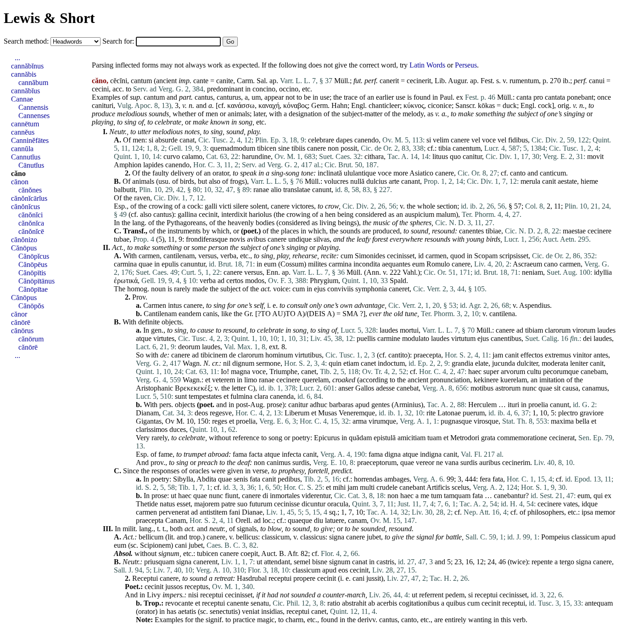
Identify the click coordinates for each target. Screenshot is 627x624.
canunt (321, 189)
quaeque (300, 520)
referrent (431, 595)
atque (143, 338)
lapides (153, 165)
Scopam (486, 256)
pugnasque (456, 421)
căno (18, 173)
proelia (538, 404)
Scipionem (155, 545)
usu (163, 181)
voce (489, 140)
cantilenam (179, 256)
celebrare (321, 140)
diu (318, 520)
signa (336, 537)
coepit (249, 553)
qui (598, 495)
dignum (243, 363)
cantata (555, 97)
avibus (256, 239)
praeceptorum (377, 462)
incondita (366, 264)
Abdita (206, 479)
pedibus (289, 479)
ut (173, 495)
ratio (333, 603)
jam (498, 355)
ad (221, 280)
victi (225, 206)
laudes (389, 330)
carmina (125, 264)
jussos (174, 586)
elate (481, 363)
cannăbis (23, 74)
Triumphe (283, 371)
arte (394, 181)
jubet (374, 537)
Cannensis (33, 107)
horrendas (368, 479)
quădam (360, 438)
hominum (279, 355)
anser (345, 388)
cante (200, 81)
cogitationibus (419, 603)
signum (168, 553)
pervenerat (174, 512)
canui (597, 81)
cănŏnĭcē (31, 231)
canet (368, 363)
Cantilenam (160, 314)
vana (452, 462)
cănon (19, 182)
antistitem (213, 512)
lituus (440, 156)
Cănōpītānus (36, 281)
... (17, 58)
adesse (385, 388)
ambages (396, 479)
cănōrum (31, 339)
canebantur (510, 495)
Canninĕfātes (30, 140)
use (325, 97)
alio (276, 189)
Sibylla (183, 479)
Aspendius (534, 305)
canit (549, 181)
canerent (205, 562)
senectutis (224, 611)
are (366, 231)
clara (261, 396)
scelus (460, 487)
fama (240, 454)
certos (234, 280)
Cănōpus (24, 248)
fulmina (241, 396)
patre (228, 504)
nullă (357, 181)
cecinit (208, 214)
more (400, 173)
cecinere (599, 231)
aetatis (187, 611)
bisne (319, 562)
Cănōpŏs (31, 306)
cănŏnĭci (30, 215)
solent (258, 206)
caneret (399, 289)
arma (360, 421)
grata (488, 438)
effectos (532, 355)
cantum (154, 97)
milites (317, 264)
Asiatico (421, 173)
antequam (599, 603)
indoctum (391, 363)
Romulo (438, 264)
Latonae (449, 413)
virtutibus (308, 355)
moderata (555, 363)
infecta (291, 454)
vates (570, 504)
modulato (415, 338)
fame (165, 454)
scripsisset (513, 256)
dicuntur (313, 504)
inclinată (330, 173)
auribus (489, 462)
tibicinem (214, 355)
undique (300, 239)
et (207, 380)
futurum (260, 504)
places (290, 231)
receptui (280, 578)
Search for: (119, 41)
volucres (336, 181)
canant (410, 181)
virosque (486, 421)
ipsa (587, 512)
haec (474, 371)
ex (459, 97)
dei (587, 338)
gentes (380, 404)
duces (177, 429)
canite (224, 81)
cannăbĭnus (27, 66)
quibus (455, 603)
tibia (444, 148)
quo (455, 156)
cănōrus (22, 331)
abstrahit (354, 603)
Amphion (127, 165)
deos (201, 413)
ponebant (580, 97)
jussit (373, 578)
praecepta (427, 355)
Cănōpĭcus (33, 256)
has (171, 611)
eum (270, 264)
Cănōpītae (33, 289)
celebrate (168, 122)
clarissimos (152, 429)
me (424, 495)
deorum (189, 347)
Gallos (364, 388)
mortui (409, 330)
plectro (568, 413)
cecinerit (419, 81)
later (259, 114)
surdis (300, 462)
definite (149, 322)
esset (183, 504)
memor (605, 512)
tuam (434, 438)
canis (210, 314)
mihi (339, 487)
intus (175, 305)
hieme (589, 181)
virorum (583, 330)
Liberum (297, 413)
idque (590, 504)
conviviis (340, 289)
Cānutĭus (31, 165)
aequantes (396, 264)
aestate (567, 181)
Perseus (466, 65)
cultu (534, 371)
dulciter (527, 363)
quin (335, 363)
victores (302, 206)
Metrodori (464, 438)
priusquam (159, 562)
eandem (190, 314)
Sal (261, 81)
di (265, 495)
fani (234, 512)
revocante (179, 603)
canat (187, 140)
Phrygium (324, 280)
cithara (374, 156)
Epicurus (327, 438)
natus (167, 504)
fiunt (231, 495)
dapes (344, 140)
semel (302, 562)
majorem (206, 504)
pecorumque (561, 371)
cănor (19, 314)
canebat (408, 388)
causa (570, 388)
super (491, 371)
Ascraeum (527, 264)
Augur (457, 81)
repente (542, 562)
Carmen (154, 305)
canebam (593, 371)
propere (304, 578)
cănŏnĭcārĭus (29, 198)
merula (530, 181)
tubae (121, 239)
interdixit (234, 214)
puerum (474, 413)
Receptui (145, 578)
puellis (366, 338)
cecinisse (287, 504)
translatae (296, 189)
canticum (553, 173)
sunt (181, 396)
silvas (322, 239)
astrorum (508, 388)
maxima (562, 421)
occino (288, 89)
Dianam (147, 413)
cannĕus (22, 132)
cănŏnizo (24, 240)
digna (393, 454)
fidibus (518, 140)
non (333, 148)
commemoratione (522, 438)
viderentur (316, 495)
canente (238, 603)
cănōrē (20, 322)
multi (367, 487)
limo (250, 380)
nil (226, 363)
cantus (204, 97)
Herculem (482, 404)
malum (446, 214)
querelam (315, 380)
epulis (170, 264)
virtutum (463, 338)
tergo (567, 562)
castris (385, 562)
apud (362, 404)
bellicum (151, 537)
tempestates (205, 396)
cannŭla (22, 149)
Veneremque (357, 413)
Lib (440, 81)
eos (343, 570)
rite (431, 413)
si (151, 140)
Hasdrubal (252, 578)
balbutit (124, 189)
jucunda (503, 363)
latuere (334, 520)
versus (207, 256)
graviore (592, 413)
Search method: (27, 41)
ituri (513, 404)
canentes (471, 231)
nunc (529, 388)
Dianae (252, 512)
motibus (481, 388)
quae (145, 264)
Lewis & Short (49, 18)
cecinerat (562, 438)
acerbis (387, 603)
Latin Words (427, 65)
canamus (594, 388)
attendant (277, 562)
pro (538, 97)
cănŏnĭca (31, 223)
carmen (149, 256)
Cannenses (34, 115)
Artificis (438, 487)
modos (254, 280)
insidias (272, 611)
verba (228, 256)
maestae (574, 231)
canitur (472, 156)
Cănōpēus (32, 264)
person (218, 247)
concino (263, 89)
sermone (268, 363)
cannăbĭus (25, 91)
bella (582, 421)
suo (242, 504)
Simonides (370, 256)
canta (524, 97)
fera (485, 479)
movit (595, 156)
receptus (196, 586)
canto (518, 173)
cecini (100, 89)
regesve (221, 413)
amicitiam (411, 438)
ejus (319, 289)
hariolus (260, 214)
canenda (282, 396)
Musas (327, 413)
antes (600, 355)
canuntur (192, 264)
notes (192, 132)
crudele (386, 487)
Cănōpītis (32, 273)
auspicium (419, 214)
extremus (558, 355)
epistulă (385, 438)
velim (441, 140)
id (421, 256)
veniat (250, 611)
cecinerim (516, 462)
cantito (398, 355)
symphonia (371, 289)
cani (181, 545)
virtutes (163, 338)
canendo (366, 140)
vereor (425, 462)
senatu (260, 603)
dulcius (376, 181)
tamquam (457, 495)
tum (436, 495)
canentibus (506, 338)
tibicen (266, 148)
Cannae (22, 99)
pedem (455, 595)
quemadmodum (232, 148)
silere (240, 206)
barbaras (341, 404)
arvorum (513, 371)
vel (475, 140)
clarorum (558, 330)
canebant (412, 487)
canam (357, 520)
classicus (312, 537)
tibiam (534, 330)
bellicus (247, 537)
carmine (388, 338)
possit (349, 148)
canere (460, 140)
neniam (532, 272)
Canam (175, 520)
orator (221, 173)
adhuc (318, 404)
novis (237, 239)
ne (439, 462)
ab (371, 603)
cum (347, 256)
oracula (337, 504)
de (163, 355)
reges (219, 421)
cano (551, 264)
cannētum (25, 124)
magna (240, 371)
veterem (223, 380)
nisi (193, 595)
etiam (351, 363)
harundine (256, 156)
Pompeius (555, 537)
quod (457, 256)
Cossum (292, 264)
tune (411, 314)
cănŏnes (30, 190)
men (212, 114)
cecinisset (400, 256)
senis (241, 479)
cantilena (502, 314)
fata (255, 479)
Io (224, 371)
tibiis (298, 148)
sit (557, 388)
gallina (187, 214)
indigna (431, 454)
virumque (382, 421)
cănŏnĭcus (25, 206)
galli (211, 206)
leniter (579, 363)
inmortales (285, 495)
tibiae (493, 231)
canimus (279, 462)
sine (284, 148)
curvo (171, 156)
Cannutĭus (25, 157)
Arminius (407, 404)
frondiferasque (207, 239)
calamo (192, 156)
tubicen (207, 553)
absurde (166, 140)
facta (256, 454)
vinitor (582, 355)
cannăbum (33, 82)
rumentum (524, 81)
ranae (261, 189)
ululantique (360, 173)
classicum (276, 537)
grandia (462, 363)
